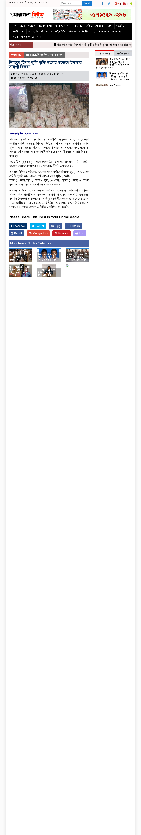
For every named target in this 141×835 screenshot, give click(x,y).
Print (81, 233)
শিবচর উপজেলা (45, 54)
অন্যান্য (40, 37)
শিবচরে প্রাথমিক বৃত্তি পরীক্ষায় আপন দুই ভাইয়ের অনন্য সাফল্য (47, 257)
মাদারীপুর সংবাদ (62, 26)
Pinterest (63, 233)
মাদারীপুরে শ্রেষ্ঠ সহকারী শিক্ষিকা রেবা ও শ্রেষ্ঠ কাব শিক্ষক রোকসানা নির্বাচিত (20, 271)
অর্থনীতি (89, 26)
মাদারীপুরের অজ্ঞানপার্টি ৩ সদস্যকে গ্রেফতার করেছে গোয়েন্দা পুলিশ (77, 257)
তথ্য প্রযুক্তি (33, 31)
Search (87, 3)
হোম (15, 26)
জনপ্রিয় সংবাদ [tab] (123, 54)
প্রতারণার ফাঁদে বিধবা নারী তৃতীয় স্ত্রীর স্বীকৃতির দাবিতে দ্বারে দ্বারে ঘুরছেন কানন (95, 45)
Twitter (39, 226)
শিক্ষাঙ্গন (72, 31)
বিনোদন (109, 26)
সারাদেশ (32, 26)
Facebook (18, 226)
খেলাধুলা (99, 26)
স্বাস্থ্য (93, 31)
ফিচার (15, 37)
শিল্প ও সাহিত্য (27, 37)
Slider (32, 54)
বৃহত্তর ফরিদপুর (45, 26)
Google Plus (40, 233)
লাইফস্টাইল (60, 31)
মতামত (49, 31)
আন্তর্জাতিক (121, 26)
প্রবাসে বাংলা (117, 31)
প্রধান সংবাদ (103, 31)
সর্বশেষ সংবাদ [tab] (104, 54)
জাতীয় (22, 26)
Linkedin (74, 226)
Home (17, 54)
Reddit (17, 233)
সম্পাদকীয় (83, 31)
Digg (57, 226)
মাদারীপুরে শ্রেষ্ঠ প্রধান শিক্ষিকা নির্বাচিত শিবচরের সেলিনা (47, 272)
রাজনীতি (78, 26)
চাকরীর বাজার (19, 31)
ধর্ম (42, 31)
